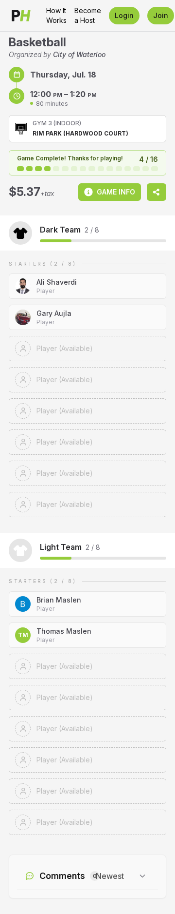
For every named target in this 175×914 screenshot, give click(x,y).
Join (160, 15)
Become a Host (87, 15)
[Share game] (156, 192)
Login (124, 15)
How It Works (56, 15)
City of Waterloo (79, 54)
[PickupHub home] (21, 15)
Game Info (116, 192)
